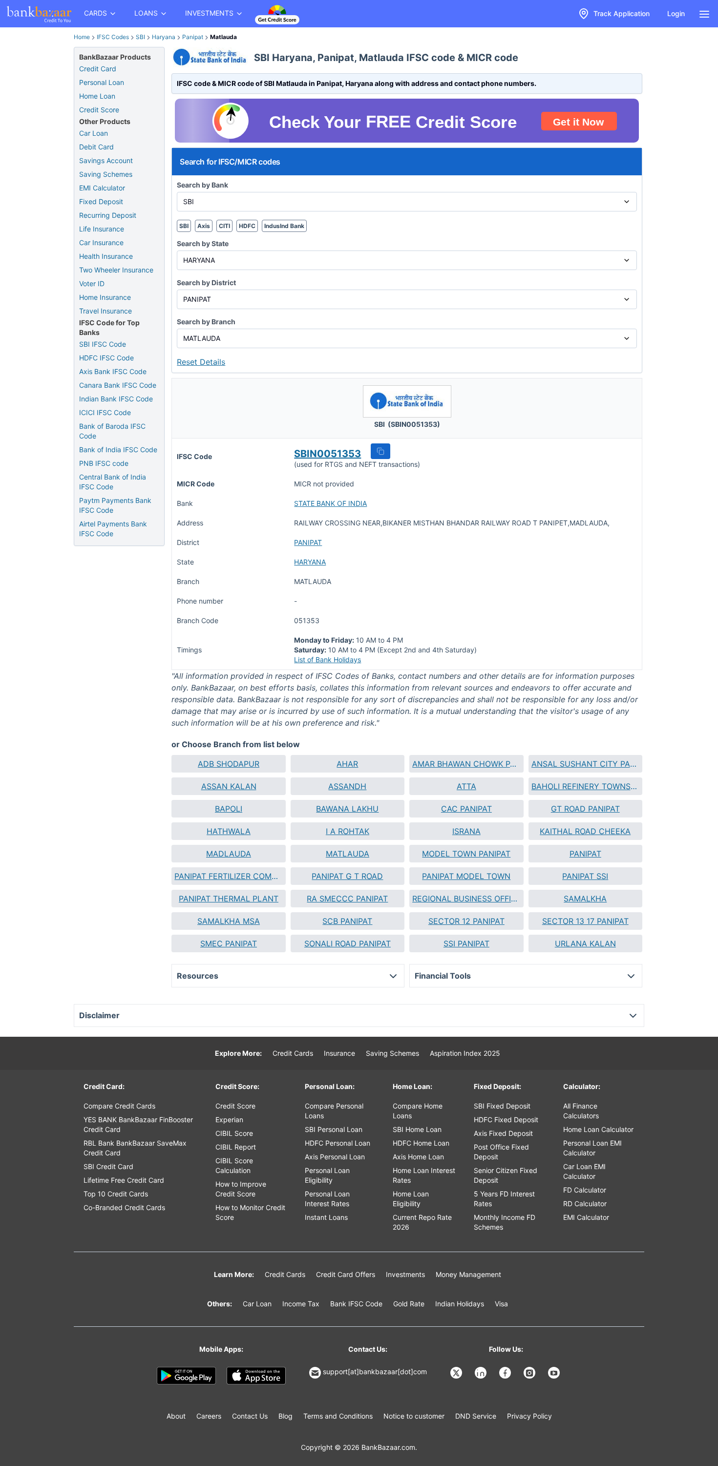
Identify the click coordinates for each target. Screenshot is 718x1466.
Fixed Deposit (101, 201)
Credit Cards (293, 1053)
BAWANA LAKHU (347, 809)
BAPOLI (228, 809)
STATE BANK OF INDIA (330, 503)
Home (82, 37)
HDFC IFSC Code (106, 358)
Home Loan (97, 96)
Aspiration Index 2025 (465, 1053)
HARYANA (310, 562)
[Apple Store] (256, 1375)
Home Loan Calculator (598, 1129)
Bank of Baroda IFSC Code (112, 431)
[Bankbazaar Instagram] (530, 1373)
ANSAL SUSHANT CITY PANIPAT (585, 764)
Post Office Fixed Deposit (501, 1152)
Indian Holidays (459, 1303)
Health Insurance (106, 256)
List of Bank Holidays (327, 659)
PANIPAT (308, 542)
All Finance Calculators (581, 1111)
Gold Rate (408, 1303)
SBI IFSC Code (102, 344)
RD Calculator (585, 1203)
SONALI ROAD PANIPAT (347, 943)
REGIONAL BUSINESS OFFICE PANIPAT (466, 898)
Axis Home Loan (418, 1156)
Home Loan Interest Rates (424, 1175)
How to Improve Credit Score (240, 1189)
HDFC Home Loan (421, 1143)
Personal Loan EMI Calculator (592, 1148)
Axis (203, 226)
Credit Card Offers (345, 1274)
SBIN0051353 (327, 454)
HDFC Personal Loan (337, 1143)
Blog (285, 1416)
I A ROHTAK (347, 831)
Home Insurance (105, 297)
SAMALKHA (585, 898)
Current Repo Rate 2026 (422, 1222)
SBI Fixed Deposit (502, 1106)
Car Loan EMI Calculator (584, 1171)
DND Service (475, 1416)
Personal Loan (101, 82)
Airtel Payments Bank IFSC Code (113, 529)
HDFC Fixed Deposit (506, 1119)
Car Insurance (101, 242)
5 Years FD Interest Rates (504, 1199)
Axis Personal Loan (335, 1156)
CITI (224, 226)
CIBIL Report (235, 1147)
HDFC (247, 226)
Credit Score (99, 109)
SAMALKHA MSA (228, 921)
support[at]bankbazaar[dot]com (375, 1371)
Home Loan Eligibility (411, 1199)
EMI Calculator (102, 188)
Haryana (163, 37)
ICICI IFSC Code (105, 412)
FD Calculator (584, 1190)
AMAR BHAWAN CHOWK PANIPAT (466, 764)
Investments (405, 1274)
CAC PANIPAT (466, 809)
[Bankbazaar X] (457, 1373)
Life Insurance (101, 229)
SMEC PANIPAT (228, 943)
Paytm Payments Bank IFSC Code (115, 505)
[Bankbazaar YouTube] (555, 1373)
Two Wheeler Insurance (116, 270)
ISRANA (466, 831)
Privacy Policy (529, 1416)
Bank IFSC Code (356, 1303)
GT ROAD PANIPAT (585, 809)
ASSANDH (347, 786)
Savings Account (106, 160)
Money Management (468, 1274)
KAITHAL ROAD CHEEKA (585, 831)
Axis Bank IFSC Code (113, 371)
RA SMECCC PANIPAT (347, 898)
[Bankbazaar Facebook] (506, 1373)
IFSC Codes (113, 37)
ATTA (466, 786)
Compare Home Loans (418, 1111)
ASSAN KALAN (228, 786)
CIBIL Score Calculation (234, 1165)
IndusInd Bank (284, 226)
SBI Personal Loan (333, 1129)
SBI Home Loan (417, 1129)
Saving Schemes (105, 174)
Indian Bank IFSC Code (116, 399)
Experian (229, 1119)
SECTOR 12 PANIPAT (466, 921)
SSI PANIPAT (466, 943)
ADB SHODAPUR (228, 764)
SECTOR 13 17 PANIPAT (585, 921)
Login (676, 13)
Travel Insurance (105, 311)
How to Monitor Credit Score (250, 1212)
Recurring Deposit (107, 215)
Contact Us (250, 1416)
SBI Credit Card (108, 1166)
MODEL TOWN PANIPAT (466, 854)
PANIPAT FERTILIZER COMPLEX (228, 876)
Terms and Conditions (338, 1416)
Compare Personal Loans (334, 1111)
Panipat (192, 37)
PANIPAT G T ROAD (347, 876)
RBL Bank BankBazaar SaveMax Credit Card (135, 1148)
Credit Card (97, 68)
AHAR (347, 764)
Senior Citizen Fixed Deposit (505, 1175)
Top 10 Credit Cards (116, 1194)
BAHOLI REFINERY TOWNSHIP (585, 786)
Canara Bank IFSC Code (117, 385)
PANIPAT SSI (585, 876)
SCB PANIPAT (347, 921)
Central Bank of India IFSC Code (112, 482)
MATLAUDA (347, 854)
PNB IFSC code (103, 463)
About (176, 1416)
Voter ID (92, 283)
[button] (380, 451)
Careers (208, 1416)
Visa (501, 1303)
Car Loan (93, 133)
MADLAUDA (228, 854)
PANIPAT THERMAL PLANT (228, 898)
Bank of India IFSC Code (118, 449)
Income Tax (300, 1303)
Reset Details (201, 362)
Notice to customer (413, 1416)
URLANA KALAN (585, 943)
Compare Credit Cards (119, 1106)
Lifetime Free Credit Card (124, 1180)
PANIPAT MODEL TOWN (466, 876)
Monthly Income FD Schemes (504, 1222)
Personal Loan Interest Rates (327, 1199)
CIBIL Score (234, 1133)
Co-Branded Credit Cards (124, 1207)
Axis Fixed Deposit (503, 1133)
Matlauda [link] (223, 37)
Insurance (339, 1053)
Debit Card (96, 147)
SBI (140, 37)
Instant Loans (326, 1217)
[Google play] (186, 1375)
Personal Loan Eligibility (327, 1175)
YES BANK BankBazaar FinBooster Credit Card (138, 1124)
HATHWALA (229, 831)
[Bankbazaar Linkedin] (481, 1373)
